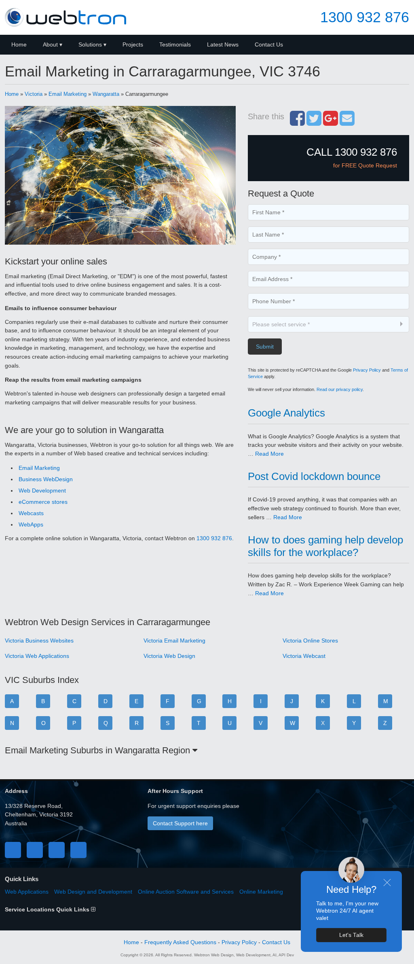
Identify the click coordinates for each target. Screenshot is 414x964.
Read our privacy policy (340, 389)
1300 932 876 (364, 17)
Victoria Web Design (169, 656)
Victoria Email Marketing (174, 640)
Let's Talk (351, 935)
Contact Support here (180, 823)
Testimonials (175, 44)
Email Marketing (68, 94)
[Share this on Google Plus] (330, 122)
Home (19, 44)
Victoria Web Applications (37, 656)
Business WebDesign (46, 479)
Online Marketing (261, 891)
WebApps (31, 524)
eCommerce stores (43, 502)
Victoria (33, 94)
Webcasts (31, 513)
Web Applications (27, 891)
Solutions (90, 44)
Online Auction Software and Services (186, 891)
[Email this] (347, 122)
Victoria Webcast (304, 656)
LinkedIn (57, 850)
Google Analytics (286, 413)
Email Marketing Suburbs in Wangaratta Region (98, 750)
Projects (133, 44)
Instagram (78, 850)
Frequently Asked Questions (180, 942)
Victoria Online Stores (310, 640)
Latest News (223, 44)
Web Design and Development (93, 891)
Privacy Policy (367, 370)
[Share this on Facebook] (297, 122)
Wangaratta (106, 94)
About (50, 44)
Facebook (13, 850)
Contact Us (269, 44)
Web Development (42, 490)
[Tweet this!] (313, 122)
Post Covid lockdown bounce (314, 476)
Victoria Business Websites (39, 640)
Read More (269, 453)
